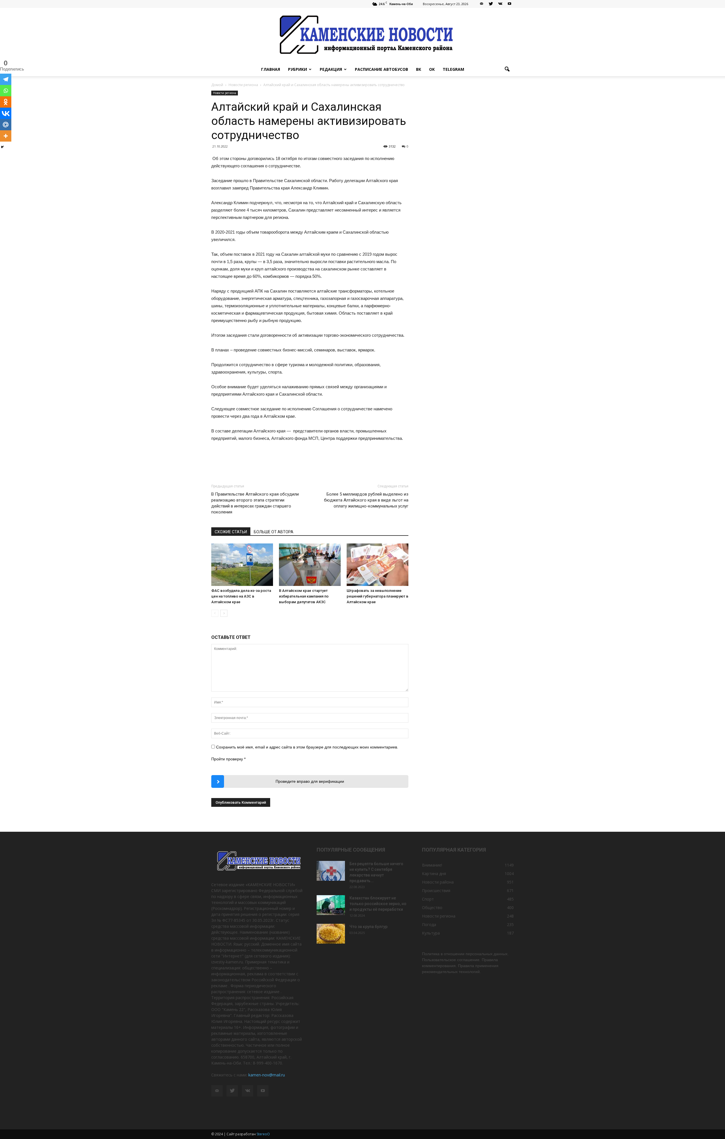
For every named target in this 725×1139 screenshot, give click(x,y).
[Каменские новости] (362, 35)
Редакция (331, 69)
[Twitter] (491, 4)
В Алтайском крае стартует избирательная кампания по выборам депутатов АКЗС (304, 596)
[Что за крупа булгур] (331, 934)
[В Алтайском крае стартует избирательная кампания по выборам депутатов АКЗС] (310, 564)
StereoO (263, 1134)
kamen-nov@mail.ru (266, 1075)
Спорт (428, 899)
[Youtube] (509, 4)
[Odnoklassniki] (5, 102)
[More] (5, 136)
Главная (270, 69)
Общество (432, 907)
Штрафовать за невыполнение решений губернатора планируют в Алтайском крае (377, 596)
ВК (418, 69)
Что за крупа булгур (368, 926)
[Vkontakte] (5, 113)
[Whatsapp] (5, 90)
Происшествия (436, 890)
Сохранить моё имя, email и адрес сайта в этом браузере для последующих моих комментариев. (307, 747)
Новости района (438, 882)
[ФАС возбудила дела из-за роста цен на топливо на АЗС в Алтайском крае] (242, 564)
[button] (507, 69)
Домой (217, 84)
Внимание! (432, 865)
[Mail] (481, 4)
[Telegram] (5, 79)
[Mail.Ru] (5, 124)
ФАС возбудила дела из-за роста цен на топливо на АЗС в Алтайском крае (241, 596)
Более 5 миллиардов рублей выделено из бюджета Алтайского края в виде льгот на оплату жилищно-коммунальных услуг (366, 500)
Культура (431, 933)
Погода (429, 924)
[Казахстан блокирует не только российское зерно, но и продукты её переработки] (331, 905)
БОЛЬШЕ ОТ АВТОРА (273, 532)
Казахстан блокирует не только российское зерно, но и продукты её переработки (377, 904)
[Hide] (2, 147)
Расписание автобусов (381, 69)
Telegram (453, 69)
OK (432, 69)
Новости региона (224, 93)
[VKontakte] (500, 4)
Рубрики (297, 69)
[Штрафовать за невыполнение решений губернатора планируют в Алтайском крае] (377, 564)
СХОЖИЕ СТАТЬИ (231, 532)
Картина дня (434, 873)
